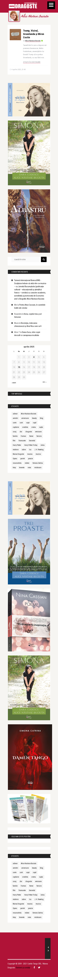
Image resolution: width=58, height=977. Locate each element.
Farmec (23, 436)
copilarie (16, 427)
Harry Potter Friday (30, 445)
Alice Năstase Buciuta (34, 16)
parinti (22, 459)
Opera (15, 459)
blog (41, 418)
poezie (30, 459)
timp (14, 468)
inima (42, 445)
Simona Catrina (38, 463)
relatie (27, 463)
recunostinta (17, 463)
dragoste (28, 432)
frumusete (22, 441)
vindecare (37, 468)
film (14, 441)
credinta (25, 427)
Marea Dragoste (18, 454)
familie (15, 436)
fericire (39, 436)
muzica (38, 454)
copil (34, 423)
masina (29, 454)
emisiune (38, 432)
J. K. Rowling (39, 450)
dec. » (44, 382)
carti (21, 423)
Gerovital (32, 441)
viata (29, 468)
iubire (24, 450)
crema (33, 427)
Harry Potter (17, 445)
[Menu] (51, 5)
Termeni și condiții (23, 967)
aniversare (25, 418)
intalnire (15, 450)
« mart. (14, 383)
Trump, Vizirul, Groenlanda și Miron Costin (33, 34)
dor (21, 432)
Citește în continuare (31, 62)
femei (31, 436)
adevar (15, 414)
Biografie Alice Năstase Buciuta (31, 299)
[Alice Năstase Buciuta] (14, 16)
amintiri (15, 418)
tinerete (21, 468)
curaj (14, 432)
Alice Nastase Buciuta (28, 414)
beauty (34, 418)
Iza (30, 450)
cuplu (41, 427)
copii (28, 423)
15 (19, 367)
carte (14, 423)
